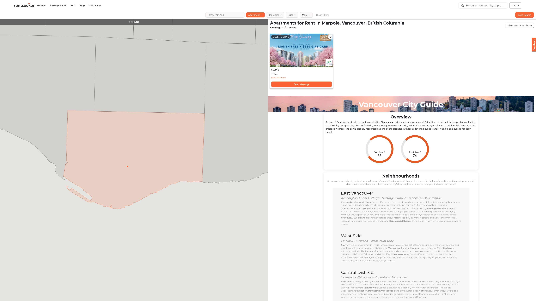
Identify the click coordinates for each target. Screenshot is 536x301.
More (305, 15)
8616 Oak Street (278, 78)
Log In (515, 5)
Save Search (524, 15)
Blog (82, 5)
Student (41, 5)
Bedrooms (273, 15)
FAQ (73, 5)
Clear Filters (322, 15)
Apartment (254, 15)
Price (290, 15)
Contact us (95, 5)
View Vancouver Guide (520, 25)
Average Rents (58, 5)
